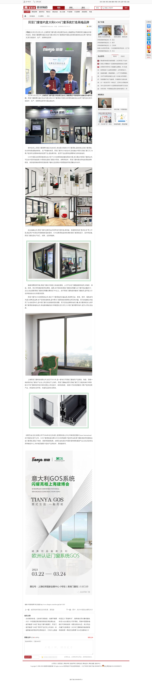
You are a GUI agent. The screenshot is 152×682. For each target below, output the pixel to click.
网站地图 (91, 663)
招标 (104, 2)
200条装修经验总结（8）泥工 (106, 40)
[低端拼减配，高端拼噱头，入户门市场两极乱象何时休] (120, 114)
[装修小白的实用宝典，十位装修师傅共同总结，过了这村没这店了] (104, 26)
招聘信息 (79, 663)
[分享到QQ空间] (149, 34)
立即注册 (38, 2)
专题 (125, 2)
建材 (113, 2)
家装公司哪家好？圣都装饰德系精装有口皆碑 (113, 64)
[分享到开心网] (149, 47)
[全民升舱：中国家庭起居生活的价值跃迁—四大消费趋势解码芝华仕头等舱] (120, 99)
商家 (116, 2)
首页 (101, 2)
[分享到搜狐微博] (149, 51)
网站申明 (66, 663)
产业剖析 (69, 12)
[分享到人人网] (149, 43)
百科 (119, 2)
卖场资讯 (84, 12)
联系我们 (60, 663)
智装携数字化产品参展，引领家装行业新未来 (113, 79)
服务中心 (97, 663)
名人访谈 (62, 12)
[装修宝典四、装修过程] (120, 26)
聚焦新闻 (34, 12)
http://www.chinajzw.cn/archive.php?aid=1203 (53, 604)
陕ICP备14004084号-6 (95, 666)
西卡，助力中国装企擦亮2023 (82, 610)
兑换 (128, 2)
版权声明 (73, 663)
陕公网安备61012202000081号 (113, 666)
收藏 (90, 26)
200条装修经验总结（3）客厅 (106, 42)
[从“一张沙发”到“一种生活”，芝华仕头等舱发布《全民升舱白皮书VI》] (104, 114)
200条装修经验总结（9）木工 (106, 51)
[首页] (25, 16)
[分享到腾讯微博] (149, 38)
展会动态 (55, 12)
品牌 (122, 2)
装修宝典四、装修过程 (120, 37)
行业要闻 (27, 12)
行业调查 (77, 12)
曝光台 (48, 12)
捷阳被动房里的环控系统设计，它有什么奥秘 (41, 630)
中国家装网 (31, 604)
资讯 (107, 2)
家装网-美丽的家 (48, 666)
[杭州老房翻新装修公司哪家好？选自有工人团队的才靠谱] (104, 99)
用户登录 (28, 2)
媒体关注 (41, 12)
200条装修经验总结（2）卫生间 (106, 45)
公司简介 (54, 663)
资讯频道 (32, 16)
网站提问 (85, 663)
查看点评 (90, 637)
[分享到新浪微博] (149, 30)
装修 (110, 2)
